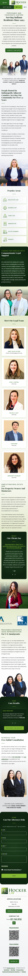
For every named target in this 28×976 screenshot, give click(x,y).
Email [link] (19, 7)
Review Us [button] (14, 961)
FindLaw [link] (24, 971)
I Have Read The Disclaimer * (12, 870)
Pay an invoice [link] (14, 928)
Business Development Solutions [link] (11, 971)
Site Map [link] (13, 970)
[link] (18, 2)
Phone (4, 838)
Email (4, 846)
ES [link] (26, 7)
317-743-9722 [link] (7, 7)
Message (4, 854)
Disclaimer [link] (6, 970)
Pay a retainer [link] (14, 944)
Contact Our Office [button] (14, 50)
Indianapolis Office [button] (14, 911)
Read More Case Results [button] (14, 728)
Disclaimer (4, 866)
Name (3, 830)
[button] (4, 3)
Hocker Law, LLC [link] (11, 968)
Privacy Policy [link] (20, 970)
